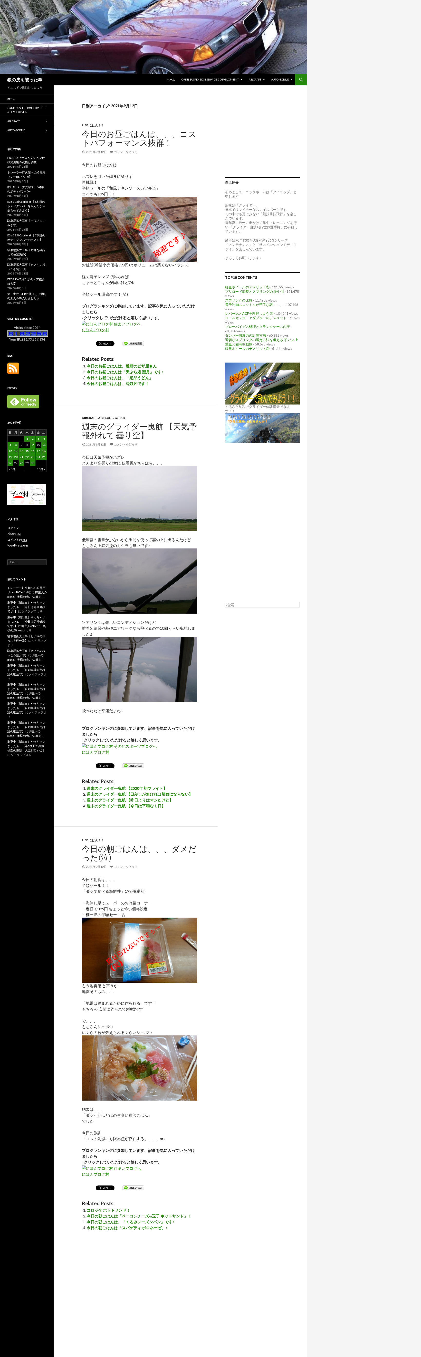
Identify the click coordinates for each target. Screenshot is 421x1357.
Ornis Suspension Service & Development (210, 79)
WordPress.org (17, 545)
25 (44, 457)
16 (32, 451)
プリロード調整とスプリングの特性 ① (254, 291)
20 (16, 457)
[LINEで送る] (133, 343)
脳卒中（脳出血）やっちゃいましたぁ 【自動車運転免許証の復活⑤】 (26, 670)
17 (38, 451)
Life (85, 125)
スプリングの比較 (238, 300)
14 (21, 451)
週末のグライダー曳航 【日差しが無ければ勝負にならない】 (140, 794)
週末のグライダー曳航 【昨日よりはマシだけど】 (130, 800)
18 (44, 451)
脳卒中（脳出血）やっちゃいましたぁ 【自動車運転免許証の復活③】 (26, 708)
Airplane (105, 418)
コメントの (17, 539)
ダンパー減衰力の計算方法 (245, 335)
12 (10, 451)
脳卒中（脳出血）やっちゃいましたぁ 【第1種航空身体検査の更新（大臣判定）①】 (26, 746)
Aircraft (255, 79)
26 (10, 463)
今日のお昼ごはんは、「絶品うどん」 (120, 377)
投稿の (14, 534)
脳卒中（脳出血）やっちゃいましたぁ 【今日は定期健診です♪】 (26, 607)
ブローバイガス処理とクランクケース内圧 (257, 326)
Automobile (280, 79)
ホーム (171, 79)
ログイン (13, 528)
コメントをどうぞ (125, 152)
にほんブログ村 (95, 329)
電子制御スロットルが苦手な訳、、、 (254, 305)
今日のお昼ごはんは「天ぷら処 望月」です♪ (125, 371)
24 (38, 457)
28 (21, 463)
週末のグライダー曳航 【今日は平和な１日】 (126, 805)
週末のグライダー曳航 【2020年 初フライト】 (127, 788)
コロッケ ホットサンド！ (108, 1210)
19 (10, 457)
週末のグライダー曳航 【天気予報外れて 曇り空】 (139, 430)
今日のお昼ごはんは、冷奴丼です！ (118, 383)
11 (44, 444)
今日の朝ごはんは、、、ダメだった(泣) (139, 853)
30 (32, 463)
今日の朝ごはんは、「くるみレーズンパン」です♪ (130, 1221)
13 (16, 451)
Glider (120, 418)
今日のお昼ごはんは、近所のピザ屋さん (122, 366)
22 (27, 457)
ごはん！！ (96, 125)
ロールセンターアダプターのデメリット (256, 318)
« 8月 (12, 469)
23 (32, 457)
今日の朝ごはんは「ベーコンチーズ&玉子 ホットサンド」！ (139, 1216)
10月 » (41, 469)
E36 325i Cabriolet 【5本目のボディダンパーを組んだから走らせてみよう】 (26, 206)
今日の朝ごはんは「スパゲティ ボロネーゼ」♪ (127, 1227)
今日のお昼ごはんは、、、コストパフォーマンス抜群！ (139, 138)
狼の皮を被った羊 (24, 79)
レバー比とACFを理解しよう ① (249, 313)
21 (21, 457)
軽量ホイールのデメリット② (247, 348)
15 (27, 451)
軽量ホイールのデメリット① (247, 287)
